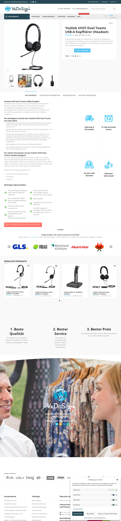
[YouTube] (33, 2)
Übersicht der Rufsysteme (68, 500)
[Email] (75, 56)
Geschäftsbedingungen (39, 507)
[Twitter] (73, 56)
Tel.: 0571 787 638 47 (68, 512)
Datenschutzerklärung (99, 518)
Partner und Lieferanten (39, 514)
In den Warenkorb (82, 50)
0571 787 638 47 (65, 9)
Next (110, 246)
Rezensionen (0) (69, 95)
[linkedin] (36, 2)
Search (114, 9)
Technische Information (50, 95)
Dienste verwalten (78, 509)
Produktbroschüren (10, 500)
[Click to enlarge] (8, 70)
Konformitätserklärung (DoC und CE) (15, 507)
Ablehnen (90, 514)
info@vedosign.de (82, 9)
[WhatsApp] (80, 56)
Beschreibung (31, 95)
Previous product (109, 23)
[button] (117, 480)
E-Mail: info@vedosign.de (70, 514)
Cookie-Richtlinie (88, 518)
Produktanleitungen (10, 504)
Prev (9, 246)
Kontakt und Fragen (87, 95)
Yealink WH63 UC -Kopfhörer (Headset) (73, 293)
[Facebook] (31, 2)
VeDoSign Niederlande (39, 517)
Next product (113, 23)
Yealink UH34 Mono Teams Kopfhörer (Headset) (44, 293)
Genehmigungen (9, 517)
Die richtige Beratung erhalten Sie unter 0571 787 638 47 (24, 225)
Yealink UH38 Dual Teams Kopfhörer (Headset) (101, 293)
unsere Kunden (32, 237)
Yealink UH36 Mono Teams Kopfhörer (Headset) (15, 292)
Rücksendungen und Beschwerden (15, 510)
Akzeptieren (77, 514)
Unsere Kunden (37, 510)
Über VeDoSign (36, 500)
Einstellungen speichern (107, 514)
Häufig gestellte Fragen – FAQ (13, 514)
